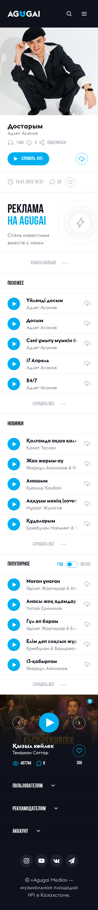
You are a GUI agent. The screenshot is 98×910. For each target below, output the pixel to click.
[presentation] (19, 723)
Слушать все (43, 404)
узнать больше (43, 263)
